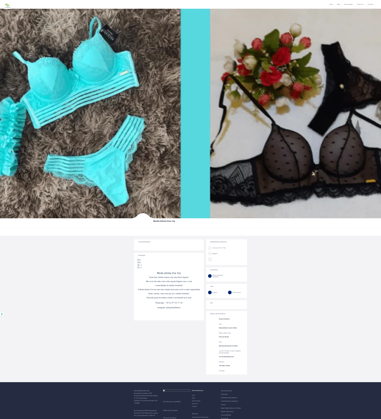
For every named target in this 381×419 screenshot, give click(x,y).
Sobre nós (360, 4)
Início (331, 4)
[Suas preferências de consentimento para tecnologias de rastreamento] (2, 314)
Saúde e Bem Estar (227, 411)
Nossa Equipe (348, 4)
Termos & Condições (169, 418)
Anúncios (195, 414)
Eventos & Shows (226, 391)
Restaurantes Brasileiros (229, 397)
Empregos (224, 394)
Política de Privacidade (170, 410)
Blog (338, 4)
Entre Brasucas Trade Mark (172, 401)
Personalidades (226, 415)
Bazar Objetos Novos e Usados (231, 408)
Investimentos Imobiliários (229, 401)
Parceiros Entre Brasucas (200, 417)
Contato (370, 4)
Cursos (223, 404)
